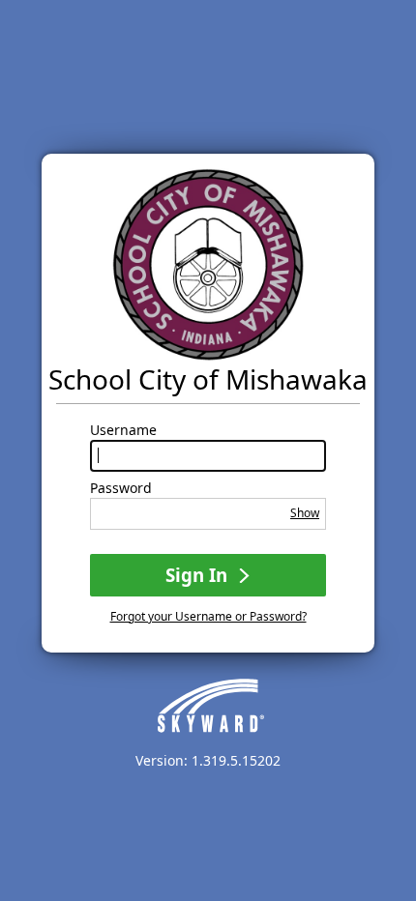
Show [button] (304, 513)
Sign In (198, 575)
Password (121, 488)
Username (123, 430)
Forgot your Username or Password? (208, 616)
